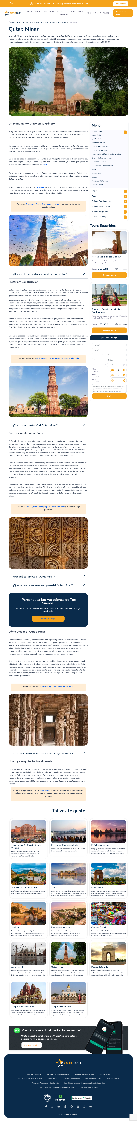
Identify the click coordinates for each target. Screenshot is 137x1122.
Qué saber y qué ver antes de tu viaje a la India (57, 358)
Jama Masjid (96, 135)
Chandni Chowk (97, 185)
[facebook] (46, 1106)
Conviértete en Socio (93, 1079)
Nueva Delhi (96, 173)
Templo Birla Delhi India (100, 146)
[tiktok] (65, 1106)
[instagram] (78, 1106)
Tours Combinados (62, 13)
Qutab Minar (96, 139)
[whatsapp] (84, 1106)
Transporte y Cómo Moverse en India (56, 686)
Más (80, 11)
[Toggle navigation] (23, 13)
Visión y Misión (104, 1074)
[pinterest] (72, 1106)
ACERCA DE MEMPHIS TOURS (30, 1079)
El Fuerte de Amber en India (102, 166)
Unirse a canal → (31, 1045)
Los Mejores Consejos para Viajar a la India (45, 506)
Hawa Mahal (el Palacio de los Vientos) (106, 154)
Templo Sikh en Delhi (99, 150)
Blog (73, 11)
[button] (92, 13)
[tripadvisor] (90, 1106)
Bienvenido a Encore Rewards (58, 1074)
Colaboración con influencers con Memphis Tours (57, 1087)
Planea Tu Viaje (48, 618)
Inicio (29, 11)
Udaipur (95, 177)
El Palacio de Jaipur (99, 162)
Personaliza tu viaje (122, 13)
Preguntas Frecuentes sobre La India (45, 1083)
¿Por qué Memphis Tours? (84, 1074)
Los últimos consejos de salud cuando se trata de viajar (84, 1083)
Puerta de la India (98, 143)
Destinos (47, 11)
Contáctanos (52, 1079)
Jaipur (94, 169)
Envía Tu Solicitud (112, 1079)
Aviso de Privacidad (34, 1074)
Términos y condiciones (71, 1079)
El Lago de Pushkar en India (102, 158)
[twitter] (52, 1106)
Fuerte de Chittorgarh (100, 181)
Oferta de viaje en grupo (89, 1087)
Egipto (37, 11)
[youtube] (58, 1106)
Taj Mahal (40, 187)
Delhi (44, 164)
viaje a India (45, 790)
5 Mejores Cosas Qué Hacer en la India (43, 204)
